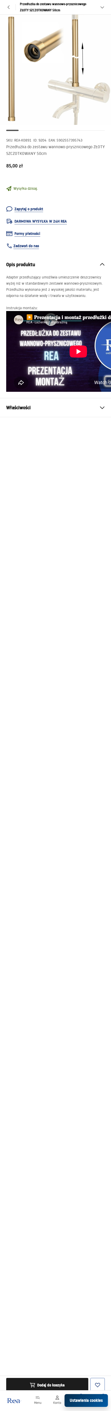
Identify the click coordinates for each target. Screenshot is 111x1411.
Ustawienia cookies (86, 1400)
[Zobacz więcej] (102, 7)
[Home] (13, 1400)
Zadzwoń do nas (26, 245)
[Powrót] (8, 7)
